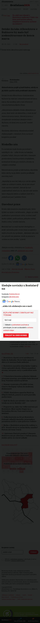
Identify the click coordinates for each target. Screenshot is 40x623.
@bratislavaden (14, 297)
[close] (37, 284)
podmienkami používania (20, 325)
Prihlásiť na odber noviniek (16, 335)
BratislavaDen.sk (14, 294)
